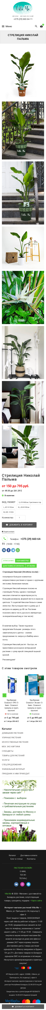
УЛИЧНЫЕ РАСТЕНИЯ (11, 737)
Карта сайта (36, 900)
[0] (41, 26)
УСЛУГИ (5, 760)
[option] (11, 700)
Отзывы (31, 566)
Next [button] (41, 695)
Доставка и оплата (13, 566)
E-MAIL (23, 871)
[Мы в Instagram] (22, 884)
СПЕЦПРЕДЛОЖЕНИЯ (11, 764)
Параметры (23, 561)
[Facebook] (9, 550)
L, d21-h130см (8, 507)
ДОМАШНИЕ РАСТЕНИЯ (12, 733)
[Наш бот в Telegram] (28, 884)
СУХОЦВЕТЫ (7, 751)
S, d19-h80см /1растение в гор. (30, 502)
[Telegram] (13, 550)
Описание (8, 561)
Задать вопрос (8, 532)
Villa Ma (8, 894)
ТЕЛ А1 (23, 875)
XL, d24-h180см (23, 507)
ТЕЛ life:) (23, 878)
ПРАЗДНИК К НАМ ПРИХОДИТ (16, 773)
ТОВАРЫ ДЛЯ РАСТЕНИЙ (13, 755)
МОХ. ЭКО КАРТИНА (11, 746)
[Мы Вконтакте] (16, 884)
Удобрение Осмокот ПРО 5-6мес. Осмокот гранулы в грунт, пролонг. (11, 705)
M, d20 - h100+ (8, 512)
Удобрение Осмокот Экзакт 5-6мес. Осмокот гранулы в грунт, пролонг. (34, 705)
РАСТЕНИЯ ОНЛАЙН (23, 868)
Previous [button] (4, 695)
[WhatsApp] (18, 550)
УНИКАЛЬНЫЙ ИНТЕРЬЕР (13, 769)
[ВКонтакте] (4, 550)
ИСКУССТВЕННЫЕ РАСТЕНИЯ (15, 742)
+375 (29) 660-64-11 (23, 19)
